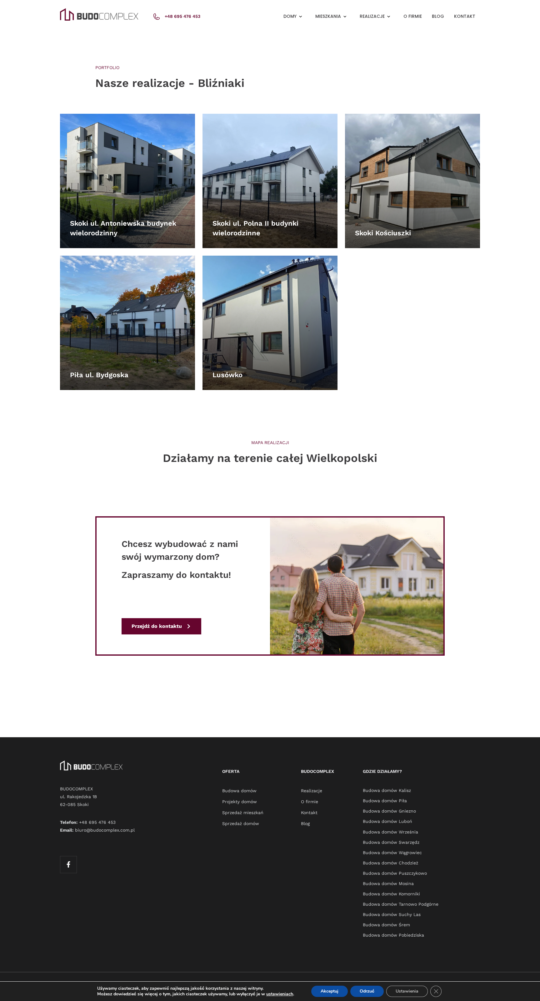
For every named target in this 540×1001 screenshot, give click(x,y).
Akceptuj (329, 991)
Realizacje (311, 790)
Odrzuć (367, 991)
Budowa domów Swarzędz (391, 842)
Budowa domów (239, 790)
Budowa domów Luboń (387, 821)
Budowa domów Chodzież (390, 862)
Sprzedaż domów (240, 823)
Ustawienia (407, 991)
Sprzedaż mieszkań (242, 812)
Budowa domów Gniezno (389, 810)
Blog (438, 16)
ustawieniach (279, 994)
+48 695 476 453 (97, 822)
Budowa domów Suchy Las (392, 914)
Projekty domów (239, 801)
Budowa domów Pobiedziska (393, 935)
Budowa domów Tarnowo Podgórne (400, 904)
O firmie (412, 16)
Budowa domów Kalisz (387, 790)
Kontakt (464, 16)
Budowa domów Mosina (388, 883)
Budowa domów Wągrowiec (392, 852)
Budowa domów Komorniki (391, 893)
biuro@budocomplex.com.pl (105, 830)
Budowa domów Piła (385, 800)
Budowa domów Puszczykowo (395, 873)
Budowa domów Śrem (386, 924)
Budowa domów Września (390, 831)
